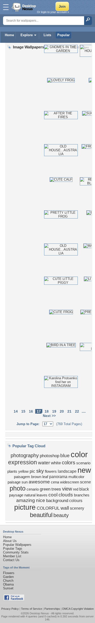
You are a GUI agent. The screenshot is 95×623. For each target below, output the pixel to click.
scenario (83, 463)
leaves (41, 495)
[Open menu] (6, 7)
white (56, 462)
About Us (10, 541)
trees (56, 489)
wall (65, 508)
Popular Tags (12, 548)
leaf (45, 477)
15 (23, 411)
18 (47, 411)
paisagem (22, 477)
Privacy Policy (10, 608)
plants (12, 471)
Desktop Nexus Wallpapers (24, 7)
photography (25, 455)
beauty (61, 515)
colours (75, 500)
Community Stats (16, 552)
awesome (39, 481)
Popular (63, 35)
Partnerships (52, 608)
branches (81, 495)
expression (22, 462)
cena (55, 482)
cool (53, 494)
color (79, 454)
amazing (25, 500)
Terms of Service (31, 608)
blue (65, 455)
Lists (47, 35)
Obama (8, 584)
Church (8, 581)
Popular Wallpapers (17, 545)
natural (29, 495)
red (75, 489)
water (44, 462)
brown (36, 477)
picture (25, 507)
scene (85, 482)
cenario (33, 489)
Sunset (8, 588)
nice (40, 500)
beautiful (41, 514)
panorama (58, 477)
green (45, 489)
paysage (16, 495)
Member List (12, 556)
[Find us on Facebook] (14, 600)
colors (68, 462)
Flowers (8, 573)
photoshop (49, 455)
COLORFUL (48, 508)
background (57, 500)
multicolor (76, 477)
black (84, 489)
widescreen (69, 482)
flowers (51, 471)
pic (32, 471)
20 (62, 411)
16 (31, 411)
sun (25, 482)
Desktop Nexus (39, 613)
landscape (67, 471)
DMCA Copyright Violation (78, 608)
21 (69, 411)
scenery (77, 508)
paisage (14, 482)
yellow (23, 471)
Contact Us (11, 560)
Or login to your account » (53, 11)
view (67, 489)
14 (16, 411)
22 (77, 411)
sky (40, 471)
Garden (8, 577)
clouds (66, 494)
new (84, 470)
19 (54, 411)
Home (9, 35)
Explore (27, 35)
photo (18, 488)
